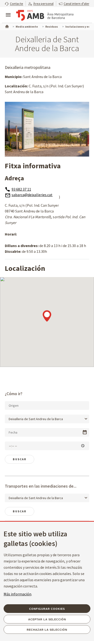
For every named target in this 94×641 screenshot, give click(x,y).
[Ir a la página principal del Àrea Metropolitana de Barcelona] (45, 15)
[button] (14, 3)
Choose (84, 432)
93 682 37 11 (21, 189)
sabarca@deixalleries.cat (32, 194)
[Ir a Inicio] (6, 26)
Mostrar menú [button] (8, 11)
